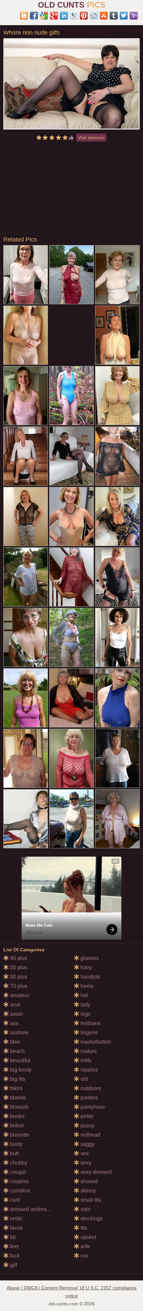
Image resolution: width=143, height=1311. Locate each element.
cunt (14, 1200)
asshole (19, 1032)
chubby (18, 1163)
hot (83, 995)
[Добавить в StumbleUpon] (104, 16)
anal (14, 1004)
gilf (13, 1265)
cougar (17, 1172)
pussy (86, 1125)
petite (86, 1116)
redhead (89, 1135)
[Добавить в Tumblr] (114, 16)
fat (12, 1237)
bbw (14, 1042)
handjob (89, 977)
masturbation (95, 1042)
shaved (88, 1181)
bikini (16, 1088)
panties (88, 1097)
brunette (19, 1135)
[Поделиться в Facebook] (34, 16)
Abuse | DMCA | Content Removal (42, 1287)
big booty (20, 1070)
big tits (17, 1079)
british (16, 1125)
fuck (14, 1256)
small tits (90, 1200)
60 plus (18, 977)
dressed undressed (32, 1209)
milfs (85, 1060)
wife (84, 1246)
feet (14, 1246)
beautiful (19, 1060)
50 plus (18, 967)
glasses (89, 958)
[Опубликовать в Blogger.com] (24, 16)
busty (16, 1144)
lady (84, 1004)
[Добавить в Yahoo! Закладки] (134, 16)
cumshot (19, 1190)
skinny (87, 1190)
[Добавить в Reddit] (94, 16)
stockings (91, 1218)
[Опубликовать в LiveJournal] (74, 16)
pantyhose (92, 1107)
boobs (17, 1116)
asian (16, 1014)
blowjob (19, 1107)
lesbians (89, 1023)
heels (86, 986)
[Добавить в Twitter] (124, 16)
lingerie (88, 1032)
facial (16, 1228)
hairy (85, 967)
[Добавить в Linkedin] (64, 16)
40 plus (18, 958)
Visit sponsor (91, 137)
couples (19, 1181)
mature (88, 1051)
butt (14, 1153)
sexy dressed (95, 1172)
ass (13, 1023)
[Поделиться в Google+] (54, 16)
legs (84, 1014)
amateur (19, 995)
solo (84, 1209)
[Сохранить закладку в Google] (44, 16)
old (83, 1079)
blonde (17, 1097)
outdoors (90, 1088)
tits (83, 1228)
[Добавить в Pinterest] (84, 16)
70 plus (18, 986)
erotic (16, 1218)
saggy (87, 1144)
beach (17, 1051)
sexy (85, 1163)
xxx (83, 1256)
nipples (88, 1070)
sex (84, 1153)
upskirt (87, 1237)
